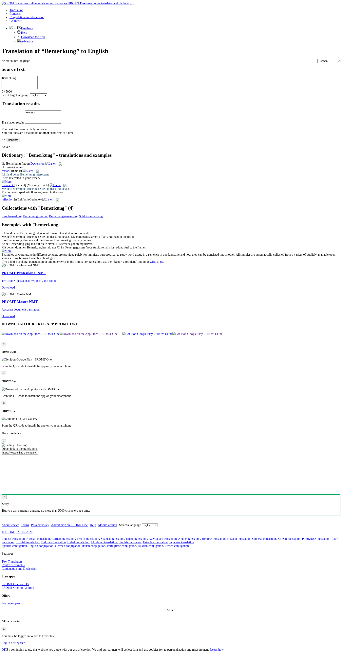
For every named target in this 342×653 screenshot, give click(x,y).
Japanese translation (181, 542)
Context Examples (13, 565)
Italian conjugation (93, 546)
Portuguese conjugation (121, 546)
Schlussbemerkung (91, 216)
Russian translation (38, 538)
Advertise (27, 41)
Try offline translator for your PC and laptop (29, 280)
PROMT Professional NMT (24, 273)
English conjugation (40, 546)
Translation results (13, 122)
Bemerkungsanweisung (63, 216)
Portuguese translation (316, 538)
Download (8, 287)
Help (24, 32)
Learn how (217, 649)
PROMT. (99, 3)
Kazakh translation (239, 538)
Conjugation (27, 17)
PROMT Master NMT (20, 302)
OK (4, 649)
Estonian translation (155, 542)
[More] (6, 251)
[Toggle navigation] (133, 4)
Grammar (15, 20)
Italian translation (136, 538)
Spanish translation (112, 538)
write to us (156, 261)
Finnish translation (130, 542)
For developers (11, 603)
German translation (63, 538)
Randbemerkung (12, 216)
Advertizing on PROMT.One (69, 525)
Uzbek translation (78, 542)
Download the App (33, 37)
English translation (13, 538)
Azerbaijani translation (163, 538)
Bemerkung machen (35, 216)
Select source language (16, 60)
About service (10, 525)
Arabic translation (189, 538)
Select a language (130, 525)
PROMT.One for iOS (15, 584)
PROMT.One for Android (18, 587)
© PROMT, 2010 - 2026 (17, 532)
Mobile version (107, 525)
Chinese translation (264, 538)
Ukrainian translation (104, 542)
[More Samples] (6, 181)
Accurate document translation (21, 309)
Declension (37, 163)
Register (19, 642)
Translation (16, 10)
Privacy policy (40, 525)
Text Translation (12, 561)
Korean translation (288, 538)
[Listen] (50, 163)
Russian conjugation (150, 546)
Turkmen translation (53, 542)
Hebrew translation (214, 538)
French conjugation (177, 546)
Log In (6, 642)
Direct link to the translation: (19, 448)
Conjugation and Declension (19, 568)
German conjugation (68, 546)
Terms (25, 525)
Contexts (15, 13)
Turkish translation (27, 542)
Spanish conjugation (14, 546)
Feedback (27, 28)
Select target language (15, 95)
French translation (88, 538)
